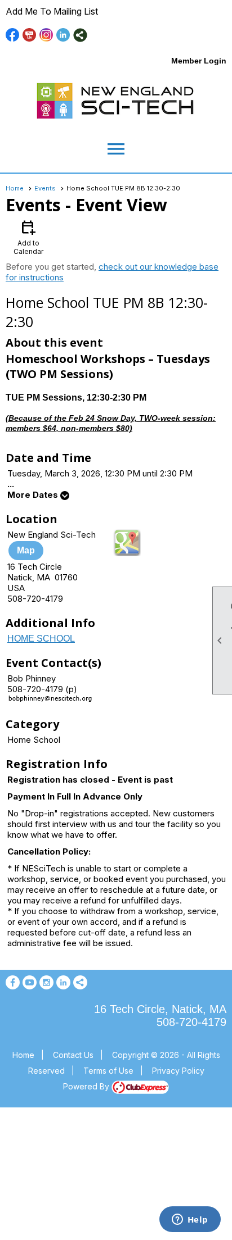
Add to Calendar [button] (28, 237)
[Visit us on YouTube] (30, 35)
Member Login (198, 60)
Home (15, 188)
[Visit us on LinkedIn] (63, 35)
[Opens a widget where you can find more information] (190, 1220)
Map (26, 550)
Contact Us (73, 1055)
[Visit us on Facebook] (13, 35)
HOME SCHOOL (41, 638)
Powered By (87, 1086)
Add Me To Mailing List (52, 11)
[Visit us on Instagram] (46, 35)
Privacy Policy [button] (178, 1070)
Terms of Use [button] (108, 1070)
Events (45, 188)
